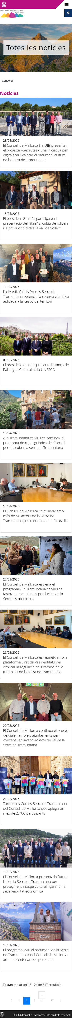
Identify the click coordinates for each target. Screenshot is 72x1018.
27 (53, 1000)
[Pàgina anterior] (11, 1000)
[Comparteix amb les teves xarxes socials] (68, 13)
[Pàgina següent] (61, 1000)
